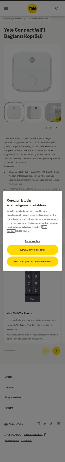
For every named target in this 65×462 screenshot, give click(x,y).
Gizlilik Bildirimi (23, 230)
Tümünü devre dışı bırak (32, 249)
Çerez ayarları (32, 241)
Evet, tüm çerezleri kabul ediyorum (32, 261)
